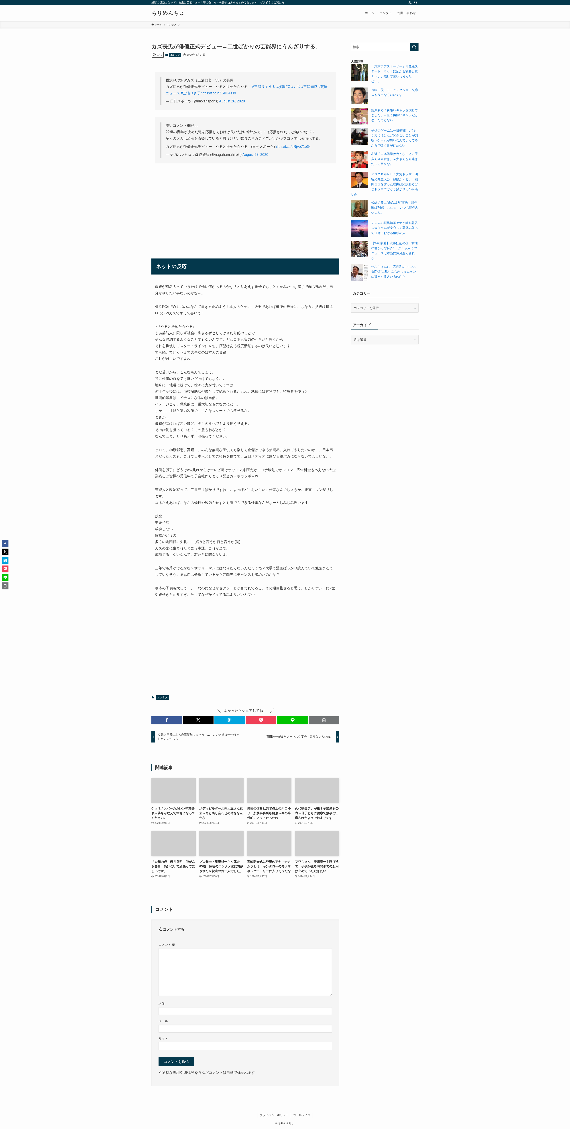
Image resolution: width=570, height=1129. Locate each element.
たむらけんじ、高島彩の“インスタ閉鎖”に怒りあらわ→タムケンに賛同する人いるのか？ (393, 272)
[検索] (416, 2)
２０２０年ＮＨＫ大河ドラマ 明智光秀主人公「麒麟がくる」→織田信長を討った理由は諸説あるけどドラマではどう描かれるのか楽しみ (384, 184)
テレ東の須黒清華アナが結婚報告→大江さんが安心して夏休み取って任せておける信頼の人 (394, 228)
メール (163, 1021)
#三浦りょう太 (263, 87)
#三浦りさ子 (191, 93)
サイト (163, 1038)
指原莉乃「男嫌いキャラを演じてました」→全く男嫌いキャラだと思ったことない (394, 115)
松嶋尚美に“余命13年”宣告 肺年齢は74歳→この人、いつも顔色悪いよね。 (394, 207)
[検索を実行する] (414, 47)
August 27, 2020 (255, 155)
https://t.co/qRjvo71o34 (293, 146)
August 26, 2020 (232, 101)
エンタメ (175, 54)
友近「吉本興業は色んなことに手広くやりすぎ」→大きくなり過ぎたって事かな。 (394, 159)
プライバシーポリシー (274, 1115)
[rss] (410, 2)
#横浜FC (283, 87)
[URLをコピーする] (324, 720)
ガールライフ (301, 1115)
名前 (162, 1003)
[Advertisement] (245, 202)
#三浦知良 (309, 87)
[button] (166, 720)
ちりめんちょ (168, 13)
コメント (167, 944)
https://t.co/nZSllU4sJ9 (218, 93)
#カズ (295, 87)
